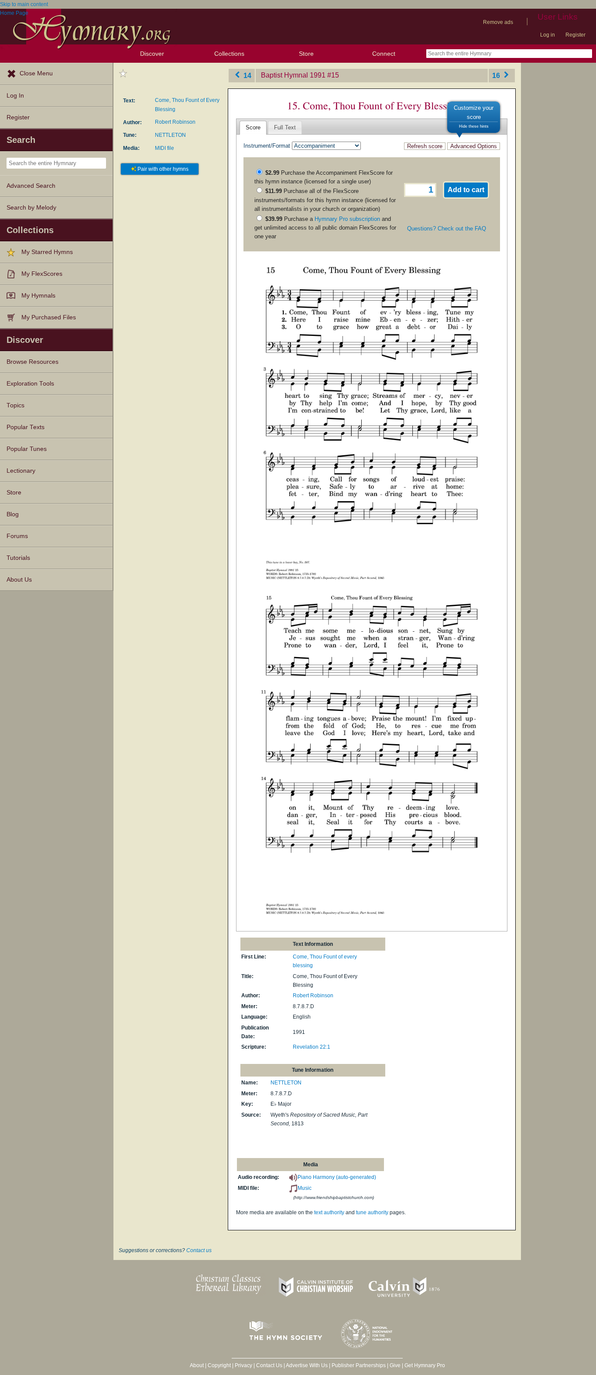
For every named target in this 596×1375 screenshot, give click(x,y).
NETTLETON (170, 135)
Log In (15, 95)
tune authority (372, 1212)
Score (253, 127)
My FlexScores (41, 274)
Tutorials (18, 558)
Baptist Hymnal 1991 (293, 75)
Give (395, 1365)
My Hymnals (38, 295)
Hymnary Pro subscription (347, 219)
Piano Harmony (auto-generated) (337, 1177)
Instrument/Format (266, 145)
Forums (17, 536)
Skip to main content (24, 4)
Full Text (285, 127)
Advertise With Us (307, 1365)
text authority (329, 1212)
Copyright (219, 1365)
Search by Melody (31, 207)
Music (305, 1188)
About (197, 1365)
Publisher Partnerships (359, 1365)
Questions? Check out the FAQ (446, 228)
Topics (15, 405)
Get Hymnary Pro (424, 1365)
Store (306, 53)
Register (575, 35)
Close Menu (36, 73)
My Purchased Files (48, 317)
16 (497, 75)
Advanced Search (31, 186)
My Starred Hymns (47, 252)
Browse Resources (32, 362)
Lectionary (21, 470)
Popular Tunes (27, 449)
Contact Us (269, 1365)
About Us (19, 579)
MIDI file (164, 148)
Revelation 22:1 (311, 1047)
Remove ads (498, 22)
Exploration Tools (30, 383)
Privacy (243, 1365)
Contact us (199, 1250)
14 (246, 75)
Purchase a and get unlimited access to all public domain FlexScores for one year (325, 228)
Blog (13, 514)
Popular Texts (26, 427)
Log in (547, 35)
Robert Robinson (175, 122)
